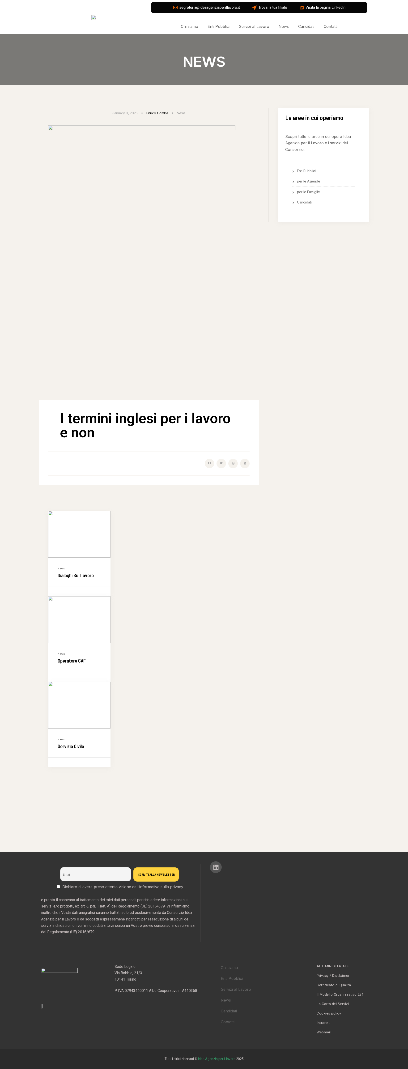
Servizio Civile (71, 746)
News (181, 113)
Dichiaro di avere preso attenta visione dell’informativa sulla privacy (122, 886)
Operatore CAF (72, 660)
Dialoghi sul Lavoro (76, 575)
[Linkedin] (216, 867)
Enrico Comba (157, 113)
